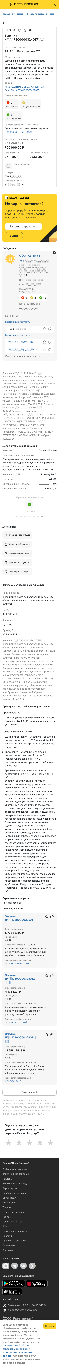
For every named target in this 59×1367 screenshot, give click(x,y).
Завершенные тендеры (15, 1173)
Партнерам (8, 1245)
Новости (7, 1235)
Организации (9, 1197)
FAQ (4, 1226)
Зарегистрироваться (23, 226)
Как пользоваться (12, 1221)
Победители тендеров (14, 1169)
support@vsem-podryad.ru (22, 1310)
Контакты (7, 1250)
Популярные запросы (14, 1231)
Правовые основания (14, 1240)
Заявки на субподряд (14, 1183)
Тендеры (7, 1178)
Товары (6, 1207)
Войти (14, 235)
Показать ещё (29, 1092)
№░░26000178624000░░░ (20, 131)
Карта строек (10, 1188)
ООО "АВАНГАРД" (13, 1081)
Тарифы (6, 1216)
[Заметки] (20, 30)
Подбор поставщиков (14, 1193)
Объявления (9, 1202)
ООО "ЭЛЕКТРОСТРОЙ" (16, 1022)
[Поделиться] (30, 30)
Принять (50, 1326)
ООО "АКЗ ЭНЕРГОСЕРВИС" (18, 963)
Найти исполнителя (13, 1212)
